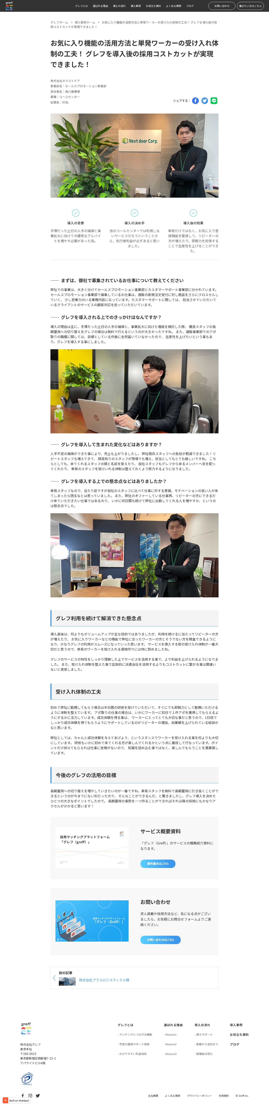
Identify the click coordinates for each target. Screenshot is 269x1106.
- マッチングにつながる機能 (135, 1034)
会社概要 (153, 1095)
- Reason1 (170, 1034)
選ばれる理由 (100, 6)
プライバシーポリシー (199, 1095)
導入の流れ (119, 6)
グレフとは (81, 6)
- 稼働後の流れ (204, 1054)
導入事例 (136, 6)
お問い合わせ (221, 6)
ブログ (190, 6)
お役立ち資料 (153, 6)
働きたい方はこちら (250, 6)
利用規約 (224, 1095)
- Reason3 (170, 1054)
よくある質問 (173, 6)
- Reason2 (170, 1044)
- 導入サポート (204, 1034)
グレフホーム (59, 22)
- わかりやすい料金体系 (132, 1054)
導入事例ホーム (85, 22)
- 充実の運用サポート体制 (133, 1044)
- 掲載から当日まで (206, 1044)
